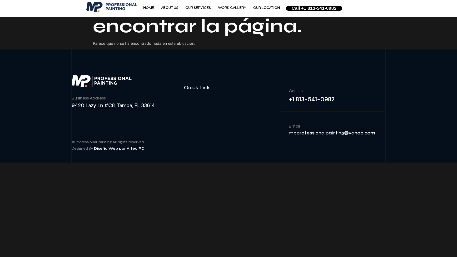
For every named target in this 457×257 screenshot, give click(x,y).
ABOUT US (169, 7)
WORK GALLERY (232, 7)
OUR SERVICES (198, 7)
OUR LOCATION (266, 7)
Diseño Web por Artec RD (119, 148)
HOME (148, 7)
